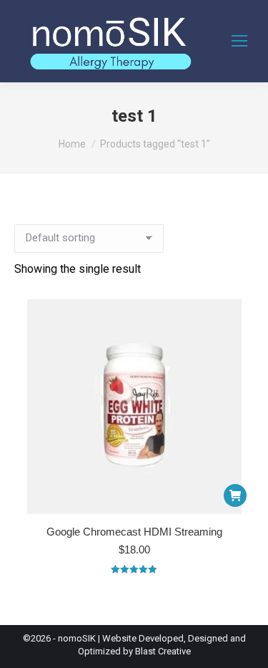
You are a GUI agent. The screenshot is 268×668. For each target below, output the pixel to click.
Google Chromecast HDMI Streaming (134, 532)
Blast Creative (163, 651)
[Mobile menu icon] (239, 40)
